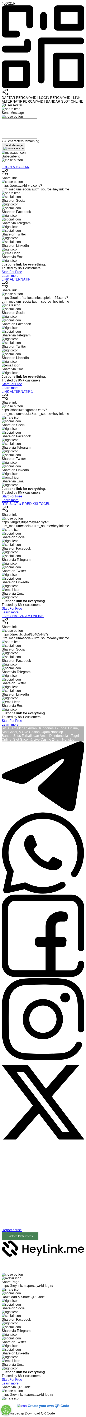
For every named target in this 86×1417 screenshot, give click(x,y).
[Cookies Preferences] (6, 1409)
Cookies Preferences (20, 1236)
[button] (43, 1192)
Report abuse (12, 1230)
